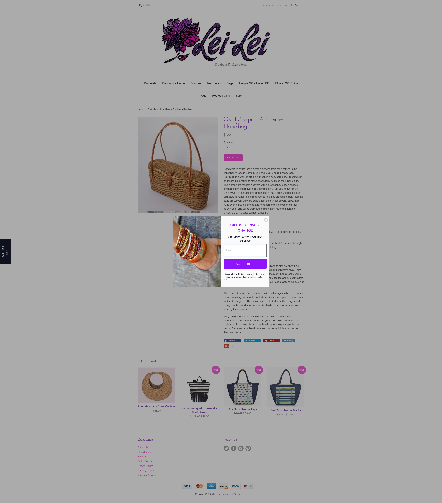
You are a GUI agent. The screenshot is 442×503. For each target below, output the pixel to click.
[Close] (266, 220)
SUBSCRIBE (245, 264)
